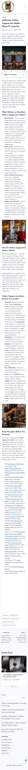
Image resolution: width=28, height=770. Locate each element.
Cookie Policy (6, 745)
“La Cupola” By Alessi (14, 516)
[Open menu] (25, 6)
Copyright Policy (7, 739)
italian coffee (15, 618)
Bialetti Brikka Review (12, 547)
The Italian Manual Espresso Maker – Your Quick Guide (21, 637)
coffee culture (14, 615)
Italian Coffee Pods (15, 490)
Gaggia (22, 190)
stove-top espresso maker (9, 625)
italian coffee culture (8, 621)
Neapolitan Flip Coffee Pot (14, 505)
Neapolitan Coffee (12, 536)
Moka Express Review (11, 538)
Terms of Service (7, 742)
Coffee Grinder (15, 481)
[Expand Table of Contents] (23, 75)
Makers (4, 17)
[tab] (11, 686)
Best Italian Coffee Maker (16, 464)
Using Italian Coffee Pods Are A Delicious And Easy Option (7, 637)
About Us (4, 750)
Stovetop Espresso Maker (14, 486)
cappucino (5, 615)
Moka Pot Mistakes (11, 551)
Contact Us (5, 753)
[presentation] (14, 664)
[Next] (24, 670)
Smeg (9, 210)
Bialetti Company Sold (16, 571)
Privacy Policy (6, 748)
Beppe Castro (7, 30)
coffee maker (6, 618)
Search (4, 695)
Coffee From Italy (10, 512)
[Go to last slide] (4, 670)
